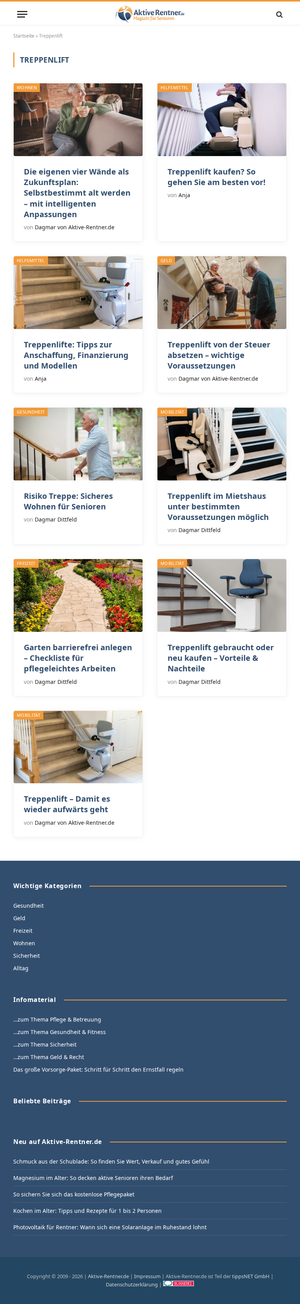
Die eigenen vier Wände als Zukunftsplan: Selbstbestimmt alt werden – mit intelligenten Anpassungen (77, 192)
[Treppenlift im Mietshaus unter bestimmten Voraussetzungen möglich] (221, 444)
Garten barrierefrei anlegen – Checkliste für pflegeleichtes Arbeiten (78, 658)
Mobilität (172, 412)
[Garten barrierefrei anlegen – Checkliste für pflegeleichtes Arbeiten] (78, 595)
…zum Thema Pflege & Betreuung (57, 1019)
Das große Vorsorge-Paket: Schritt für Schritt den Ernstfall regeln (98, 1069)
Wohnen (27, 87)
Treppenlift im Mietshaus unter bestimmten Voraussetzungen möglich (218, 506)
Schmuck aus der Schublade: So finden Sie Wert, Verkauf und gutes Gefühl (111, 1161)
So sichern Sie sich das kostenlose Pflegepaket (73, 1194)
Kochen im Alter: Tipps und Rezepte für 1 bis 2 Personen (87, 1210)
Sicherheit (26, 955)
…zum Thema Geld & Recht (48, 1057)
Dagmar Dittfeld (56, 519)
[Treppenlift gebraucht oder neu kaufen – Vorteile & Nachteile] (221, 595)
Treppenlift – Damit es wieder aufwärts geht (67, 804)
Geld (166, 260)
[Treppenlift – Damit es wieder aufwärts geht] (78, 747)
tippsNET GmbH (251, 1276)
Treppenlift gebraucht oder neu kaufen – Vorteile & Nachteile (221, 658)
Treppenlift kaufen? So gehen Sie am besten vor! (217, 176)
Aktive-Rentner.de (108, 1276)
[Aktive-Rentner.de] (150, 14)
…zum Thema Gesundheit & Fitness (59, 1032)
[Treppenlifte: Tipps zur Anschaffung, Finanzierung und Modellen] (78, 292)
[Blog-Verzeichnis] (178, 1284)
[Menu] (22, 14)
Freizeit (26, 563)
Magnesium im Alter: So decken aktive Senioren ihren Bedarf (93, 1178)
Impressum (147, 1276)
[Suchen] (279, 14)
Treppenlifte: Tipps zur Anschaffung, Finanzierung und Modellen (76, 355)
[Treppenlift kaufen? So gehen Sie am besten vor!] (221, 119)
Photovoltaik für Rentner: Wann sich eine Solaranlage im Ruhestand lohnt (110, 1227)
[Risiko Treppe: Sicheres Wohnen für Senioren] (78, 444)
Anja (184, 195)
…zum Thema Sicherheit (45, 1044)
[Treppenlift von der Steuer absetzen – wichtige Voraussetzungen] (221, 292)
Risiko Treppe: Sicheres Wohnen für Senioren (68, 501)
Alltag (21, 968)
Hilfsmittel (175, 87)
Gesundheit (31, 412)
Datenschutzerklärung (132, 1284)
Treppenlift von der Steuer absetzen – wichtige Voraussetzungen (219, 355)
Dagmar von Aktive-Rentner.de (74, 227)
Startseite (23, 35)
